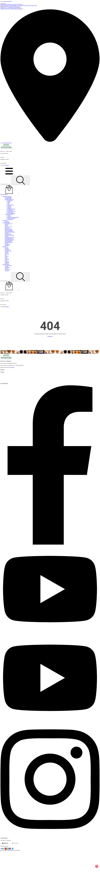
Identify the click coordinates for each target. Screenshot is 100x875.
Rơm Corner (10, 850)
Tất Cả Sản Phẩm (8, 197)
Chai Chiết (7, 259)
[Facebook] (50, 544)
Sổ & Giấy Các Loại (9, 223)
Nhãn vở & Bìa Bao (8, 238)
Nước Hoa (7, 261)
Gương (8, 202)
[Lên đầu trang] (0, 851)
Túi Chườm (9, 207)
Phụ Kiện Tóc (10, 200)
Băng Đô (6, 248)
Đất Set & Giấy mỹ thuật (9, 237)
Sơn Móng (7, 262)
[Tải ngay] (5, 844)
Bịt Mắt (8, 201)
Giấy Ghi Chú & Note (9, 230)
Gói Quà (6, 243)
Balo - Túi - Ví (8, 269)
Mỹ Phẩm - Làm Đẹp (11, 208)
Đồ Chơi (6, 236)
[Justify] (20, 180)
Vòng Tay (7, 252)
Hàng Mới (5, 220)
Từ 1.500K (7, 159)
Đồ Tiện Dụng (10, 210)
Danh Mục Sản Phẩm (7, 196)
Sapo (19, 850)
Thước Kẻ (7, 233)
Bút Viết (6, 224)
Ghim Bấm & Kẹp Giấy (9, 239)
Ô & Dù (8, 215)
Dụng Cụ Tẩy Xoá (8, 226)
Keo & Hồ (7, 227)
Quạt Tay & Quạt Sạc (11, 218)
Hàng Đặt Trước (6, 264)
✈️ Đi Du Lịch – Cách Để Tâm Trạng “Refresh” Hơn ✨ (11, 7)
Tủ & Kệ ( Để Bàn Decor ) (10, 231)
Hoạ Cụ (6, 225)
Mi (5, 255)
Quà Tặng (7, 270)
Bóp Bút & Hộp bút (8, 242)
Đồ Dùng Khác (10, 219)
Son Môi (6, 251)
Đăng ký (10, 142)
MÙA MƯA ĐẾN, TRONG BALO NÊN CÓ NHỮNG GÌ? (11, 4)
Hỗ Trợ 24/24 (5, 153)
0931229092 (9, 1)
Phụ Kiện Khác (10, 212)
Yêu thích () (2, 3)
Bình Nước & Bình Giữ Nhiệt (12, 217)
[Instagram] (50, 835)
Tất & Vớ (9, 206)
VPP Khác (7, 245)
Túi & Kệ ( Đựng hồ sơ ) (9, 235)
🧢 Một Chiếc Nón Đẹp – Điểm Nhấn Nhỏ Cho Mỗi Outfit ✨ (12, 8)
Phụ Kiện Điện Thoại (11, 211)
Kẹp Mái (6, 247)
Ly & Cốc (9, 216)
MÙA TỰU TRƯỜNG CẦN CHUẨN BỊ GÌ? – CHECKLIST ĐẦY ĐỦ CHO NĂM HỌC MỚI (18, 5)
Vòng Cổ (7, 253)
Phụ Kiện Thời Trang (9, 199)
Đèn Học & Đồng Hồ (9, 240)
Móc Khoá (9, 205)
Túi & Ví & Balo (10, 204)
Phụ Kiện (4, 246)
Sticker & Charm (8, 228)
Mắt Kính (7, 256)
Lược (6, 257)
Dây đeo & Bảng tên (11, 213)
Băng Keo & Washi (8, 229)
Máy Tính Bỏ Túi (8, 241)
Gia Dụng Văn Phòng (9, 214)
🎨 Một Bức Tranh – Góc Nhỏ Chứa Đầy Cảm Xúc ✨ (10, 6)
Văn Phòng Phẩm (8, 198)
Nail (8, 203)
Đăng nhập (6, 142)
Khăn (6, 260)
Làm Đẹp (7, 268)
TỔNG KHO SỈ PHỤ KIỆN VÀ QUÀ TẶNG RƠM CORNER (37, 353)
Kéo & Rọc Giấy (8, 234)
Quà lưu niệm (7, 244)
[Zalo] (50, 721)
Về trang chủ (50, 336)
